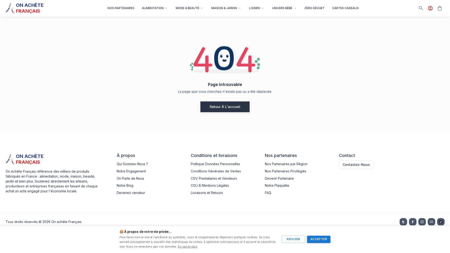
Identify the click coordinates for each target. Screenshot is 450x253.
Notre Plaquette (277, 185)
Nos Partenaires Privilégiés (285, 171)
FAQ (268, 193)
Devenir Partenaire (279, 178)
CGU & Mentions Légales (210, 185)
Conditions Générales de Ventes (216, 171)
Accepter (319, 239)
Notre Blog (125, 185)
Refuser (293, 239)
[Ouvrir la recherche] (421, 8)
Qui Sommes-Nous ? (132, 164)
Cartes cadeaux (345, 8)
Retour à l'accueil (225, 106)
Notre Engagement (131, 171)
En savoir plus (187, 246)
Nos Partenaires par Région (286, 164)
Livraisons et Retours (207, 193)
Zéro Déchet (314, 8)
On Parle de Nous (130, 178)
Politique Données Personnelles (215, 164)
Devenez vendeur (131, 193)
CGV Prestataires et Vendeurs (214, 178)
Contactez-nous (356, 165)
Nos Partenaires (121, 8)
